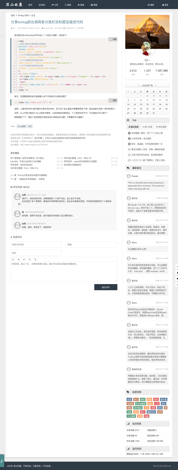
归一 (14, 28)
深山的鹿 (38, 137)
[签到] (18, 259)
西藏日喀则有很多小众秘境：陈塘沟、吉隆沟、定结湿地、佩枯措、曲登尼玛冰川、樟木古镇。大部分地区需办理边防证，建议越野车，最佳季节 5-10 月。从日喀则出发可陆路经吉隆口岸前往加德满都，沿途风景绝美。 (147, 233)
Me (160, 465)
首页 (30, 4)
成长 (160, 407)
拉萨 (160, 412)
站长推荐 (162, 126)
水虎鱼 (130, 403)
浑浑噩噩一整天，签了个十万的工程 (147, 132)
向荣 (24, 194)
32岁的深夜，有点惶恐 (141, 138)
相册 (95, 4)
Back (155, 465)
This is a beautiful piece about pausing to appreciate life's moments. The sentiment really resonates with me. (146, 185)
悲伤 (136, 412)
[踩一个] (29, 259)
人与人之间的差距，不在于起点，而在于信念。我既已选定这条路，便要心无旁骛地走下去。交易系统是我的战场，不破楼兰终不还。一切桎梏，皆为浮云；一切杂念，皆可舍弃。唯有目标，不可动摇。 (147, 293)
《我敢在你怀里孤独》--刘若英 (27, 179)
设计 (163, 403)
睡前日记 (151, 412)
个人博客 (131, 416)
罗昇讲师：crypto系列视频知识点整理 (80, 161)
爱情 (129, 407)
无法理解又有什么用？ (137, 248)
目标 (30, 126)
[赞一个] (24, 259)
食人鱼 (164, 399)
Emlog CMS (23, 15)
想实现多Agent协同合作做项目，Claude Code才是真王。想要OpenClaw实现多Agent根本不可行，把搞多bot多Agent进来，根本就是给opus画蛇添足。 (147, 314)
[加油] (35, 259)
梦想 (149, 399)
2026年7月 (147, 85)
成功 (150, 403)
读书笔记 (138, 407)
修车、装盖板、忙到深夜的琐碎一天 (147, 143)
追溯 (140, 416)
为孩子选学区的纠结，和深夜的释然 (147, 154)
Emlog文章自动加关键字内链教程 (28, 175)
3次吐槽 (80, 28)
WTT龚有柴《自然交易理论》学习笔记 (27, 158)
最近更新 (134, 126)
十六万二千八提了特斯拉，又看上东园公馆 (149, 160)
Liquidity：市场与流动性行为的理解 (25, 161)
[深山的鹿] (14, 4)
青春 (153, 407)
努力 (136, 399)
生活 (129, 399)
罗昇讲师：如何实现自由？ (22, 164)
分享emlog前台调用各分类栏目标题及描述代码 (47, 21)
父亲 (129, 412)
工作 (147, 407)
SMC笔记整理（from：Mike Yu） (24, 168)
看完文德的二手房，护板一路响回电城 (148, 149)
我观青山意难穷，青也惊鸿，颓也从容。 (147, 64)
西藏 (147, 416)
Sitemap (167, 465)
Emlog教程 (22, 126)
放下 (143, 412)
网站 (143, 399)
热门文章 (148, 126)
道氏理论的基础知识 (72, 164)
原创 (43, 4)
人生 (157, 403)
